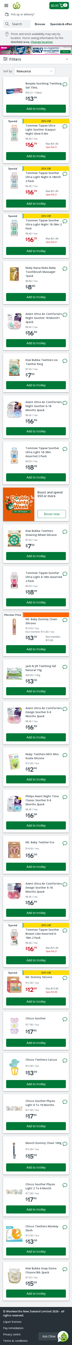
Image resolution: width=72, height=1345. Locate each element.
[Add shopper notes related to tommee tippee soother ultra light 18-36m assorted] (65, 449)
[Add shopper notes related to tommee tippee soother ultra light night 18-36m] (65, 221)
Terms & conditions (15, 1341)
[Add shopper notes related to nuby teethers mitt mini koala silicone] (65, 755)
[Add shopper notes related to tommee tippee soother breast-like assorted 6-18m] (65, 930)
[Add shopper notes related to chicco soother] (65, 1019)
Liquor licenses (12, 1321)
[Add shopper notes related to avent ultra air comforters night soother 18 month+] (65, 315)
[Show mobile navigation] (6, 5)
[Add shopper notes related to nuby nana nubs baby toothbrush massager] (65, 269)
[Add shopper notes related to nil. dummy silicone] (65, 978)
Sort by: (7, 71)
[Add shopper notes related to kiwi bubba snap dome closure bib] (65, 1269)
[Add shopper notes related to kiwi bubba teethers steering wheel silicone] (65, 532)
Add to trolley (36, 109)
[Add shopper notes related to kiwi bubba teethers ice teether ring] (65, 361)
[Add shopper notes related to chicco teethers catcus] (65, 1060)
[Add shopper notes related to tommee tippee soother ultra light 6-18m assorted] (65, 574)
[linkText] (36, 504)
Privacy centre (12, 1334)
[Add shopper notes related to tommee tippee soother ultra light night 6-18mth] (65, 174)
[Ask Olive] (62, 1337)
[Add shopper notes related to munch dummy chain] (65, 1144)
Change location (42, 42)
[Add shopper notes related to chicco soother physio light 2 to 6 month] (65, 1185)
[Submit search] (7, 24)
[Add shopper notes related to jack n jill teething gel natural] (65, 667)
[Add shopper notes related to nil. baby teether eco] (65, 843)
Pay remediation (13, 1328)
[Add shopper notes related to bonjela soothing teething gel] (65, 84)
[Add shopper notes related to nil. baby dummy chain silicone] (65, 620)
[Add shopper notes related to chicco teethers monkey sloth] (65, 1227)
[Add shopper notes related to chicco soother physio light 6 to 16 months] (65, 1102)
